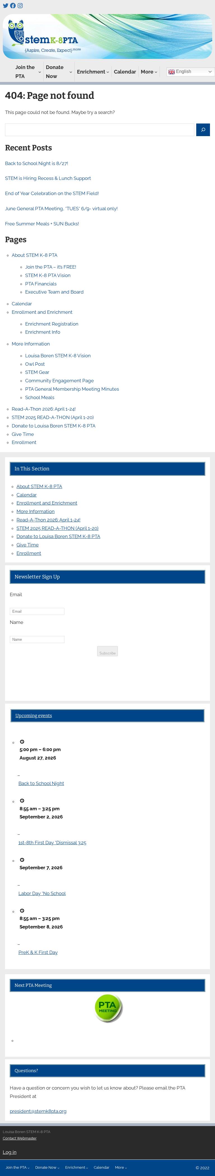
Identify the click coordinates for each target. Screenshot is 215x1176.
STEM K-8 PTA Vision (48, 275)
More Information (31, 344)
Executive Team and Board (54, 292)
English (183, 71)
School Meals (39, 397)
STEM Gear (37, 372)
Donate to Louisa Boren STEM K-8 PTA (53, 426)
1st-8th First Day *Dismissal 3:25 (52, 842)
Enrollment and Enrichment (42, 312)
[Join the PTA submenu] (39, 71)
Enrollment (24, 442)
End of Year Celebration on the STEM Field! (52, 193)
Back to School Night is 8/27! (36, 163)
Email (16, 594)
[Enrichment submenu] (107, 71)
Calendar (22, 303)
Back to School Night (41, 783)
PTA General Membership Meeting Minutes (72, 389)
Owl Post (35, 364)
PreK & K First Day (38, 952)
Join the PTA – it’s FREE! (50, 267)
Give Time (23, 434)
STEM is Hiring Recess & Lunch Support (48, 178)
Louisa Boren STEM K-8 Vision (58, 355)
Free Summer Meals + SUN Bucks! (42, 223)
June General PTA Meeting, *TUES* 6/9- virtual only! (61, 208)
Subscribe (107, 653)
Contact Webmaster (20, 1138)
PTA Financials (41, 284)
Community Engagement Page (59, 380)
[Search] (203, 129)
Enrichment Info (42, 332)
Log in (10, 1152)
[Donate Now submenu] (70, 71)
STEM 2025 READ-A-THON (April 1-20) (53, 417)
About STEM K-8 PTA (34, 255)
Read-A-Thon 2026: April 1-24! (44, 409)
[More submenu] (156, 71)
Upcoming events (33, 715)
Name (16, 622)
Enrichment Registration (51, 324)
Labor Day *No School (42, 893)
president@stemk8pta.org (38, 1111)
